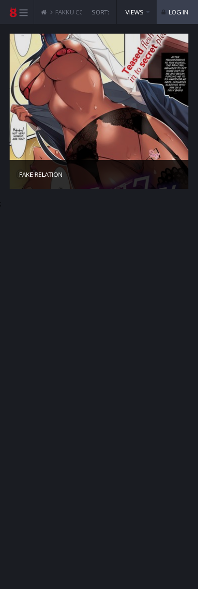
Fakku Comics (77, 12)
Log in (177, 12)
